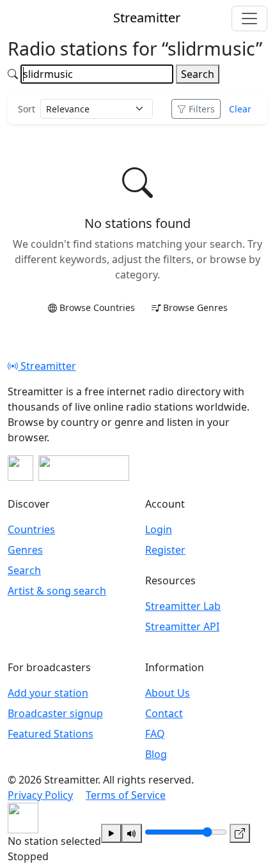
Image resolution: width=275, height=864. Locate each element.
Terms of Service (126, 795)
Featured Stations (50, 734)
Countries (31, 529)
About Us (167, 693)
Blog (156, 754)
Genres (25, 550)
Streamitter (47, 366)
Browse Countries (97, 307)
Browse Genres (195, 307)
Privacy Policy (40, 795)
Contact (164, 713)
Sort (26, 109)
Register (165, 550)
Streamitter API (182, 626)
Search (197, 74)
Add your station (48, 693)
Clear (240, 109)
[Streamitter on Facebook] (20, 468)
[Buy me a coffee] (83, 468)
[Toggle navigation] (249, 18)
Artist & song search (57, 591)
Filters (202, 109)
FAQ (155, 734)
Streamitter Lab (183, 606)
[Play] (111, 833)
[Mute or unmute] (132, 833)
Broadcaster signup (55, 713)
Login (158, 529)
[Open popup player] (240, 833)
